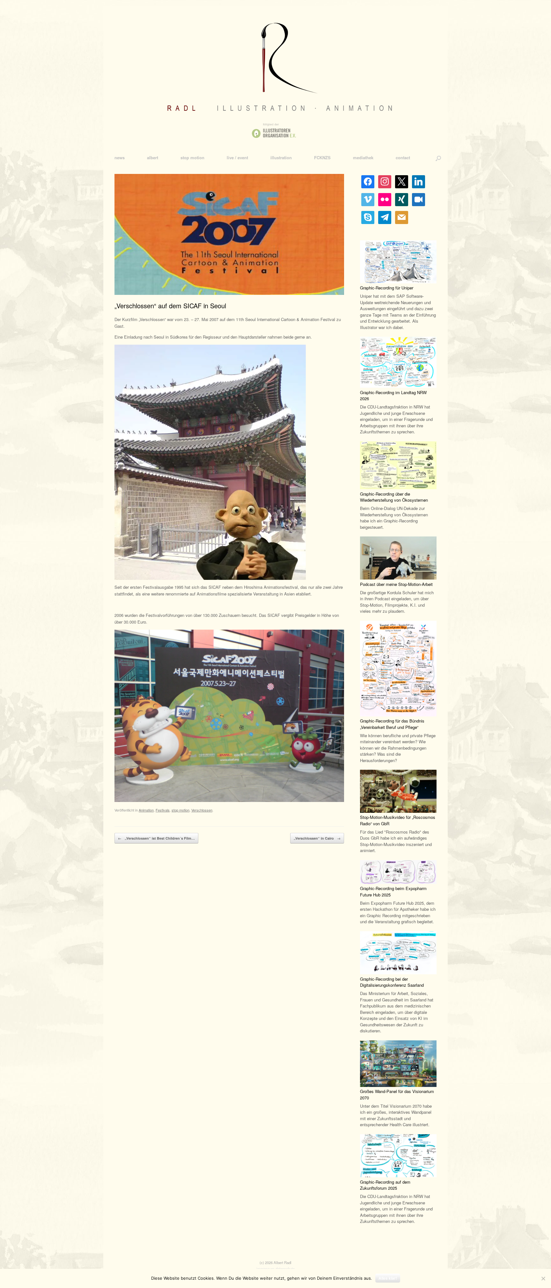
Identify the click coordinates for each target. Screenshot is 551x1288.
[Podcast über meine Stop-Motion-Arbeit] (398, 558)
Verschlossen (201, 809)
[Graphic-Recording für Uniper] (398, 262)
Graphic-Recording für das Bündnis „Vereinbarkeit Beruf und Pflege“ (392, 724)
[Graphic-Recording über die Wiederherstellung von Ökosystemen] (398, 466)
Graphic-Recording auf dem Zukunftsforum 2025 (385, 1185)
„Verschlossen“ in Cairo (317, 838)
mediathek (363, 157)
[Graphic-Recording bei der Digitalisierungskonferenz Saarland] (398, 953)
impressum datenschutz (275, 1268)
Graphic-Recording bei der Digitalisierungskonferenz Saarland (392, 982)
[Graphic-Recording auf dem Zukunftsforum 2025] (398, 1156)
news (119, 157)
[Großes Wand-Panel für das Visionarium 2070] (398, 1064)
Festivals (163, 809)
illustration (281, 157)
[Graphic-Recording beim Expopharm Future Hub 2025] (398, 873)
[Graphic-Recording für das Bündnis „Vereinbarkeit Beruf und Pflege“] (398, 669)
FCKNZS (322, 157)
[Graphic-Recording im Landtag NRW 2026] (398, 363)
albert (152, 157)
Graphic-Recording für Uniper (386, 288)
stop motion (192, 157)
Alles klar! (387, 1278)
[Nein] (543, 1278)
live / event (237, 157)
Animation (146, 809)
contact (403, 157)
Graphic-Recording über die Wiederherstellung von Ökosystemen (394, 497)
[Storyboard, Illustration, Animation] (275, 80)
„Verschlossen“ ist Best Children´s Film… (156, 838)
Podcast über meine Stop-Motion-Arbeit (396, 584)
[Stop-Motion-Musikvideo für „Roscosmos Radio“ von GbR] (398, 792)
